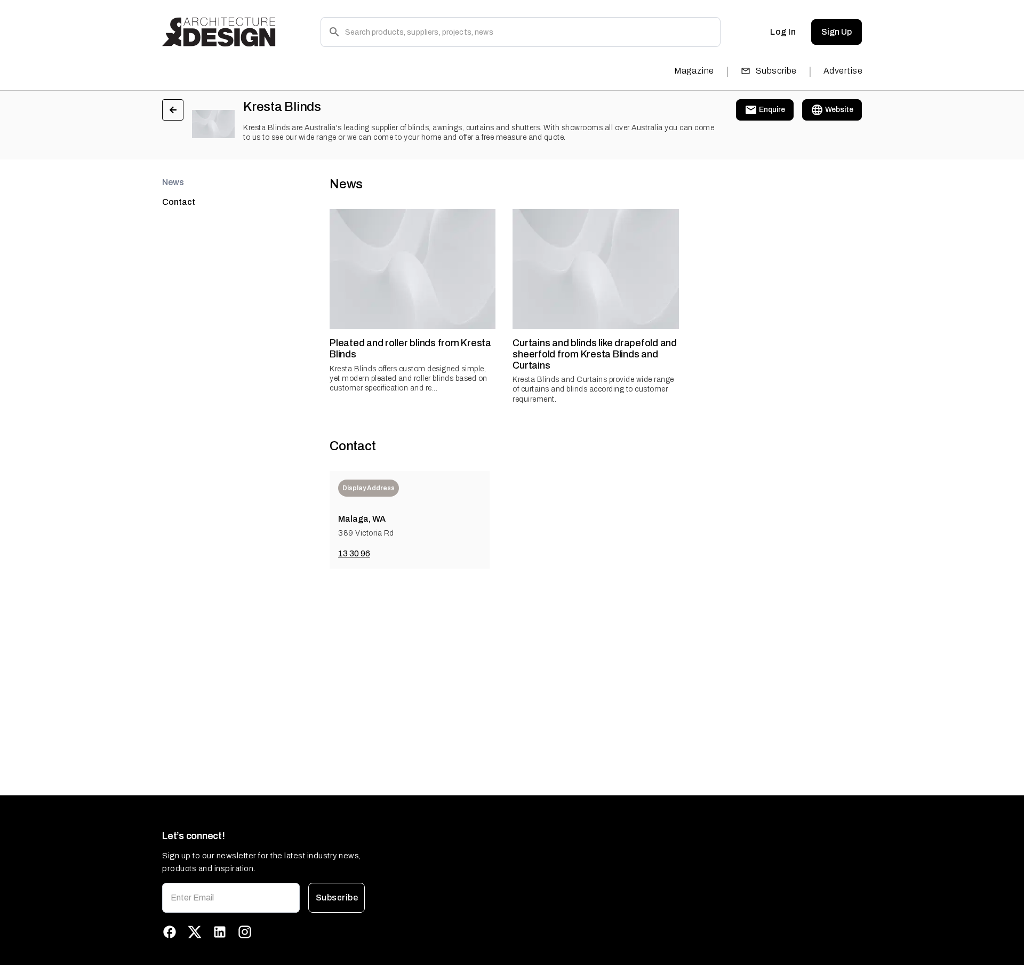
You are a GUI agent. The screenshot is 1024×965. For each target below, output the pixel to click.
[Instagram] (244, 931)
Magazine (694, 70)
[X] (194, 931)
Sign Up (836, 31)
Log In (783, 31)
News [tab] (173, 182)
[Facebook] (169, 931)
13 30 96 (354, 553)
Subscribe (776, 70)
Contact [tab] (178, 201)
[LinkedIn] (219, 931)
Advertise (842, 70)
